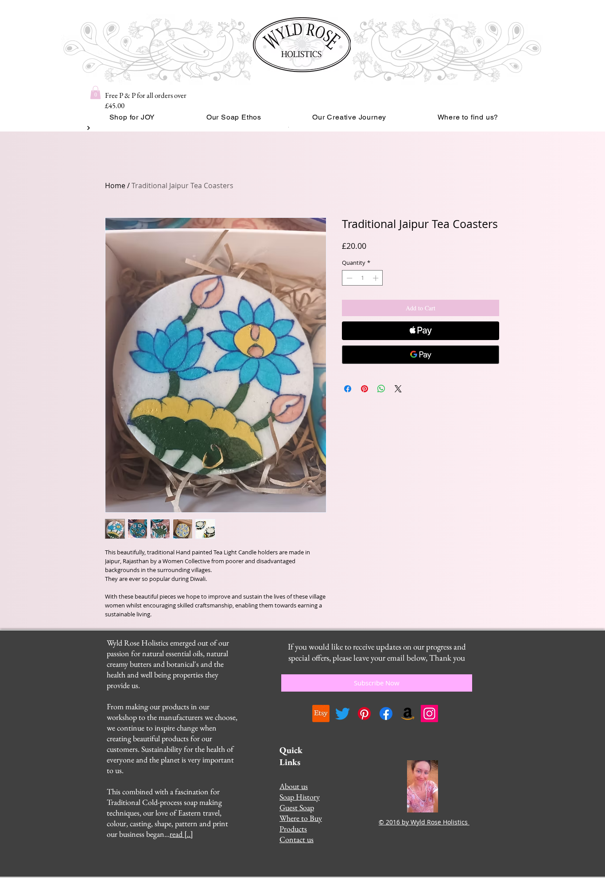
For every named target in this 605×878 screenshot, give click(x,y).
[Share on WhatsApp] (381, 388)
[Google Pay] (420, 354)
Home (115, 185)
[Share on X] (398, 388)
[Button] (87, 128)
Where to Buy (300, 818)
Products (293, 829)
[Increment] (376, 278)
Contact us (296, 839)
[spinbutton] (362, 278)
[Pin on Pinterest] (364, 388)
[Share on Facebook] (347, 388)
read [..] (181, 834)
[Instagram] (429, 713)
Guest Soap (296, 807)
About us (293, 786)
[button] (95, 92)
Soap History (299, 797)
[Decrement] (348, 278)
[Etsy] (321, 713)
